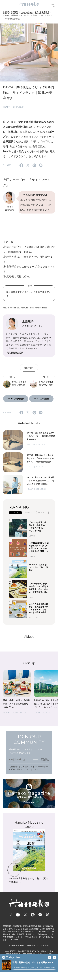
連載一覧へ (29, 368)
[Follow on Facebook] (18, 914)
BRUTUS (13, 951)
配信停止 (45, 759)
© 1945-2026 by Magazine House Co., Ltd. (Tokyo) (29, 945)
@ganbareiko (15, 352)
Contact (14, 940)
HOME (6, 12)
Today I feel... (14, 957)
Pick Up (29, 663)
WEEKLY (29, 513)
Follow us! (29, 802)
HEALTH (7, 107)
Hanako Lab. (26, 12)
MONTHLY (42, 513)
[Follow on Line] (40, 914)
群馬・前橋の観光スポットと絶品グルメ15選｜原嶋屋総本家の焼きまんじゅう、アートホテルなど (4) (34, 962)
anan (7, 951)
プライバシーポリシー (38, 767)
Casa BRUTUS (23, 951)
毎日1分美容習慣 (42, 12)
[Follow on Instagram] (10, 914)
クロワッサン (35, 951)
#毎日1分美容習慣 (41, 399)
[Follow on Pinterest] (33, 914)
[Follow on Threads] (47, 914)
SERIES (14, 12)
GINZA (43, 951)
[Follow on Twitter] (25, 914)
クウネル (50, 951)
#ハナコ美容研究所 (16, 399)
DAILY (15, 513)
